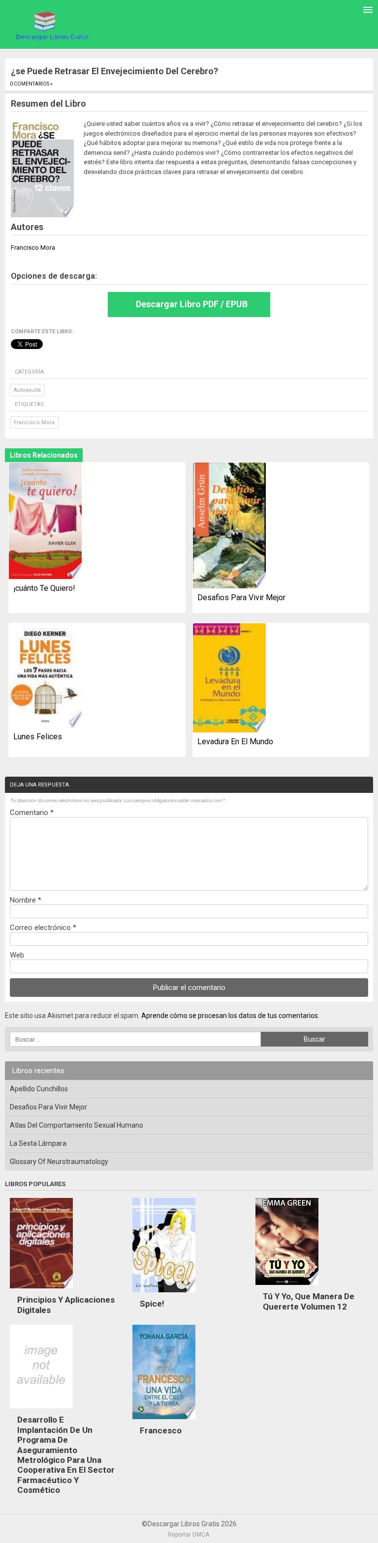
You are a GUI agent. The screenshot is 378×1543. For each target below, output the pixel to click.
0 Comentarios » (31, 84)
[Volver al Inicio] (51, 25)
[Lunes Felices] (45, 676)
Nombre (25, 900)
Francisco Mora (34, 422)
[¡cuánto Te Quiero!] (45, 521)
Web (17, 955)
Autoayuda (27, 390)
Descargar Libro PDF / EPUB (192, 304)
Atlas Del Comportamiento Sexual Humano (76, 1125)
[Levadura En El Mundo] (229, 678)
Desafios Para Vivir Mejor (241, 597)
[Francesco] (163, 1422)
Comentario (32, 812)
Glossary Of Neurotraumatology (59, 1161)
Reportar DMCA (188, 1534)
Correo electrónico (43, 927)
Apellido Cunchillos (39, 1089)
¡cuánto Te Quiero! (44, 588)
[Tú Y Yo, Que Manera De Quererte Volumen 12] (286, 1287)
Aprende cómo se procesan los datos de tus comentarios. (230, 1015)
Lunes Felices (37, 736)
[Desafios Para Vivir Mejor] (229, 526)
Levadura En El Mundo (235, 741)
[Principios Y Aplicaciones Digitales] (41, 1291)
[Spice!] (163, 1295)
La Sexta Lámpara (38, 1143)
